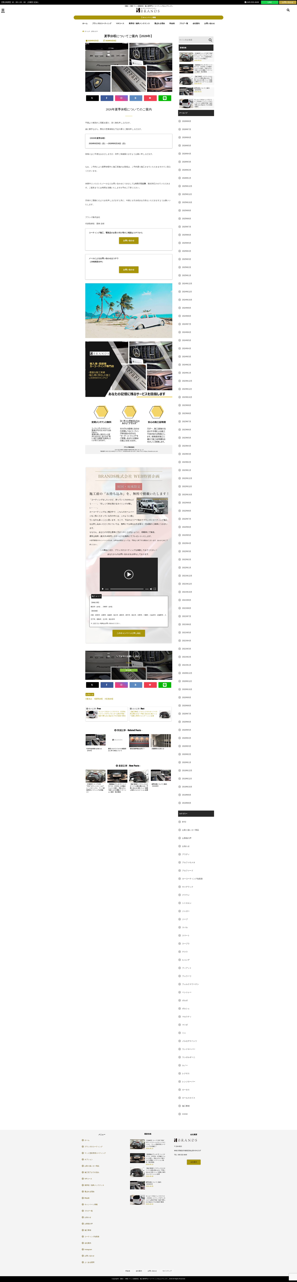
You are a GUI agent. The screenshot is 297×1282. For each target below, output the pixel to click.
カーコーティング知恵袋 (192, 879)
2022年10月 (187, 495)
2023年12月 (187, 381)
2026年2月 (186, 170)
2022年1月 (186, 568)
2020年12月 (187, 673)
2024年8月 (186, 316)
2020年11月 (187, 681)
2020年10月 (187, 689)
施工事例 (186, 1106)
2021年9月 (186, 600)
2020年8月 (186, 706)
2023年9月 (186, 405)
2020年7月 (186, 714)
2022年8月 (186, 511)
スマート (186, 935)
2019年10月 (187, 787)
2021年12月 (187, 576)
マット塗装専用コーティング (95, 1153)
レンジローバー (188, 1082)
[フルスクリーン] (155, 589)
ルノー (185, 1065)
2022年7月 (186, 519)
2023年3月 (186, 454)
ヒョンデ (186, 960)
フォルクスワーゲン (190, 984)
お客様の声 (186, 838)
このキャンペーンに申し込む (129, 633)
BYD (184, 822)
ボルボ (185, 1000)
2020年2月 (186, 754)
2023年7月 (186, 422)
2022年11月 (187, 486)
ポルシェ (186, 1009)
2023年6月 (186, 430)
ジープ (185, 919)
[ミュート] (151, 589)
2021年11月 (187, 584)
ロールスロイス (188, 1098)
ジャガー (186, 911)
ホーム (85, 23)
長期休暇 (109, 699)
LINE (270, 2)
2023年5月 (186, 438)
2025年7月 (186, 227)
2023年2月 (186, 462)
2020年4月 (186, 738)
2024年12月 (187, 284)
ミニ (184, 1033)
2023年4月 (186, 446)
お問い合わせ (287, 2)
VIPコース (120, 23)
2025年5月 (186, 243)
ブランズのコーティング (101, 23)
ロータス (186, 1090)
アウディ (186, 854)
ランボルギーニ (188, 1057)
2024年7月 (186, 324)
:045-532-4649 (252, 2)
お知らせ (90, 694)
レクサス (186, 1073)
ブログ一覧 (183, 23)
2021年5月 (186, 633)
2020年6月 (186, 722)
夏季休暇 (99, 699)
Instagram (88, 1249)
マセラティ (186, 1017)
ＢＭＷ (185, 1114)
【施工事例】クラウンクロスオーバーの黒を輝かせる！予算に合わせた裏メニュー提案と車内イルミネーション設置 (203, 79)
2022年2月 (186, 559)
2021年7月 (186, 616)
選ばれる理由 (159, 23)
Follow (129, 663)
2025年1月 (186, 275)
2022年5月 (186, 535)
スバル (185, 927)
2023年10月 (187, 397)
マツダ (185, 1025)
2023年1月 (186, 470)
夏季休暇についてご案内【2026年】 (202, 89)
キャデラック (187, 887)
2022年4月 (186, 543)
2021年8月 (186, 608)
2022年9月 (186, 503)
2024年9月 (186, 308)
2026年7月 (186, 129)
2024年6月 (186, 332)
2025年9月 (186, 210)
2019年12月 (187, 770)
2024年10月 (187, 300)
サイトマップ (167, 1271)
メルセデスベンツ (189, 1041)
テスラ (185, 952)
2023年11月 (187, 389)
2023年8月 (186, 413)
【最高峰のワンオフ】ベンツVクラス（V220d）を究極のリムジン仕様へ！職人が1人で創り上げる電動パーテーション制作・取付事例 (203, 68)
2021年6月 (186, 624)
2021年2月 (186, 657)
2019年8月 (186, 803)
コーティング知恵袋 (92, 1236)
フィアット (186, 968)
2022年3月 (186, 551)
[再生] (103, 589)
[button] (128, 574)
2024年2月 (186, 365)
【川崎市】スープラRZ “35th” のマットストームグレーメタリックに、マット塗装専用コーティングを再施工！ (203, 56)
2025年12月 (187, 186)
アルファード (187, 871)
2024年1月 (186, 373)
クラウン (186, 895)
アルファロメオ (188, 862)
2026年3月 (186, 162)
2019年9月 (186, 795)
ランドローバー (188, 1049)
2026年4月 (186, 154)
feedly (129, 670)
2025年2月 (186, 267)
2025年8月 (186, 219)
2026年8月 (186, 121)
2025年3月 (186, 259)
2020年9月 (186, 697)
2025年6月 (186, 235)
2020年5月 (186, 730)
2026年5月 (186, 146)
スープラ (186, 944)
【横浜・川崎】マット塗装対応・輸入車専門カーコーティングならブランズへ (143, 1279)
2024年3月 (186, 357)
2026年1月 (186, 178)
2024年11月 (187, 292)
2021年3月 (186, 649)
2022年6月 (186, 527)
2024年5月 (186, 340)
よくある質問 (89, 1262)
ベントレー (186, 992)
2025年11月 (187, 194)
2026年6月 (186, 137)
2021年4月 (186, 641)
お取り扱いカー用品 (190, 830)
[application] (129, 574)
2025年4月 (186, 251)
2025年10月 (187, 202)
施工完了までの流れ (92, 1172)
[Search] (210, 40)
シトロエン (186, 903)
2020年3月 (186, 746)
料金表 (172, 23)
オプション (89, 1159)
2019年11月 (187, 779)
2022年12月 (187, 478)
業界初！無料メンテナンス (139, 23)
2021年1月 (186, 665)
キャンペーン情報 (149, 17)
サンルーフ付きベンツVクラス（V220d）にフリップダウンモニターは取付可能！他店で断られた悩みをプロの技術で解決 (203, 103)
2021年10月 (187, 592)
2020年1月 (186, 762)
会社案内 (196, 23)
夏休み (89, 699)
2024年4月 (186, 348)
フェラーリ (186, 976)
